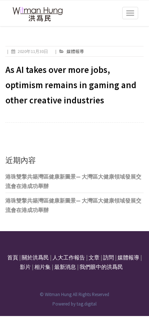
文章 (94, 257)
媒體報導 (75, 51)
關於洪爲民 (35, 257)
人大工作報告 (68, 257)
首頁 (12, 257)
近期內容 (20, 160)
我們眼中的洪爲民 (101, 266)
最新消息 (65, 266)
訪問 (108, 257)
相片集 (42, 266)
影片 (25, 266)
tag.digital (87, 304)
